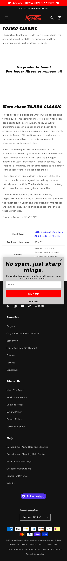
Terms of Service (16, 426)
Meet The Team (15, 390)
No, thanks (33, 301)
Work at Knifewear (17, 397)
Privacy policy (52, 544)
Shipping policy (33, 549)
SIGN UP (33, 294)
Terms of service (15, 549)
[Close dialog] (60, 260)
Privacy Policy (14, 419)
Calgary (11, 326)
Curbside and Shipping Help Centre (26, 454)
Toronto (11, 362)
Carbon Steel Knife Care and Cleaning (27, 446)
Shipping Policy (15, 404)
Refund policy (36, 544)
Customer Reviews (17, 475)
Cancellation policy (35, 554)
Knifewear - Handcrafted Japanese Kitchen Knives (37, 540)
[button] (6, 17)
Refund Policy (14, 411)
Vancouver (12, 369)
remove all (52, 71)
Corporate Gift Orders (19, 468)
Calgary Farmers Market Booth (23, 333)
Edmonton (12, 340)
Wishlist (11, 483)
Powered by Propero (17, 544)
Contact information (52, 549)
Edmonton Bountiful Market (22, 347)
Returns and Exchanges (20, 461)
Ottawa (11, 355)
